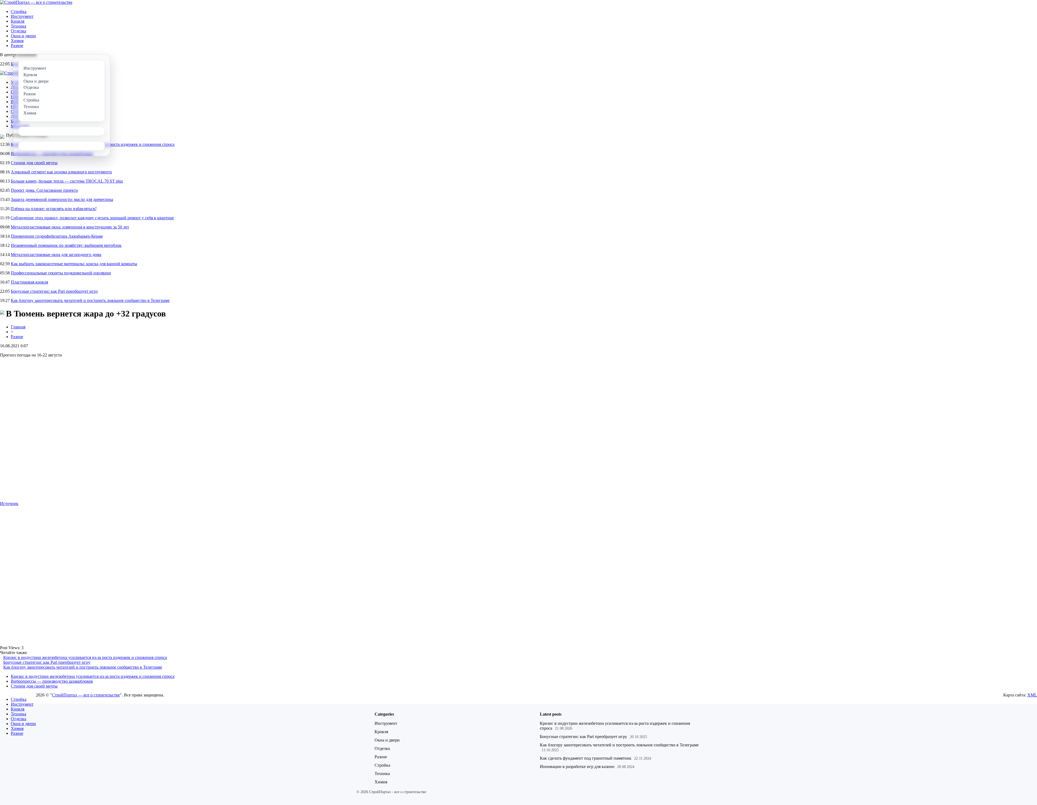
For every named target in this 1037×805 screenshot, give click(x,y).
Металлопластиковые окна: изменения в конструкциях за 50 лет (70, 227)
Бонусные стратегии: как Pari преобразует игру (54, 291)
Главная (18, 327)
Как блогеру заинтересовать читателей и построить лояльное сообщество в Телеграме (90, 300)
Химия (17, 40)
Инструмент (22, 16)
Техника (18, 26)
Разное (17, 45)
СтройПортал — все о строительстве (86, 695)
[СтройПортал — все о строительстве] (36, 2)
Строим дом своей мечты (34, 162)
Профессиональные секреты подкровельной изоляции (61, 273)
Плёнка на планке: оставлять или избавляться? (54, 208)
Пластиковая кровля (29, 282)
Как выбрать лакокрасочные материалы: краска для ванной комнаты (74, 263)
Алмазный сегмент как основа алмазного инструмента (61, 172)
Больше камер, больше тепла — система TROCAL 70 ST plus (67, 181)
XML (1032, 695)
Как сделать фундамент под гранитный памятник (585, 758)
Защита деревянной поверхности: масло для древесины (62, 199)
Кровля (17, 21)
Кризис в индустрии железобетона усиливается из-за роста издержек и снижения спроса (85, 657)
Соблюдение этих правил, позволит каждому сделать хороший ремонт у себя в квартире (92, 217)
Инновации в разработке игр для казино (577, 766)
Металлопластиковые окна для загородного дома (56, 254)
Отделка (18, 31)
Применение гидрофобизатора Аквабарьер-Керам (57, 236)
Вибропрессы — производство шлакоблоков (52, 681)
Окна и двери (23, 35)
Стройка (18, 11)
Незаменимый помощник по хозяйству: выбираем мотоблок (66, 245)
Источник (9, 503)
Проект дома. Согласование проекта (44, 190)
